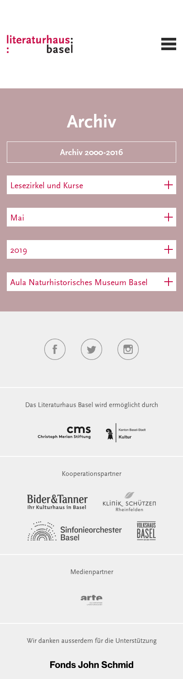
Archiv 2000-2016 (91, 153)
